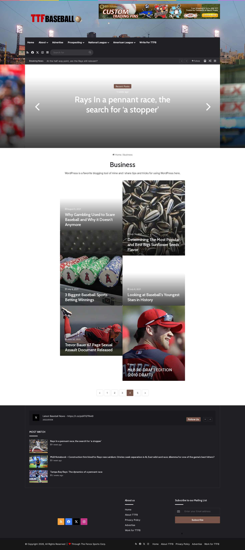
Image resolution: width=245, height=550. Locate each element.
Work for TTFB (132, 530)
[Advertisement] (71, 506)
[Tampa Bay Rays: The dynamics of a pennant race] (38, 476)
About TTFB (131, 514)
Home (30, 42)
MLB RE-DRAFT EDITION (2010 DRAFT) (150, 372)
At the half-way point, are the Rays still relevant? (72, 61)
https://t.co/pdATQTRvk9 (80, 416)
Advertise (57, 42)
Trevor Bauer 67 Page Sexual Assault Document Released (88, 347)
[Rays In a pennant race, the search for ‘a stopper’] (38, 446)
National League (97, 42)
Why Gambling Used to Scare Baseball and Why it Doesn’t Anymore (90, 219)
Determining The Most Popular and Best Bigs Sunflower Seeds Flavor (153, 244)
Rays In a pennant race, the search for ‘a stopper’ (122, 104)
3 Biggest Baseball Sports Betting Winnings (86, 297)
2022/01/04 (48, 420)
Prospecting (75, 42)
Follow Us (193, 419)
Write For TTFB (148, 42)
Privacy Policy (132, 520)
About (42, 42)
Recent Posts (123, 86)
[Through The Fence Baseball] (56, 19)
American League (123, 42)
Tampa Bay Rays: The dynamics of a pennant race (76, 471)
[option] (122, 106)
